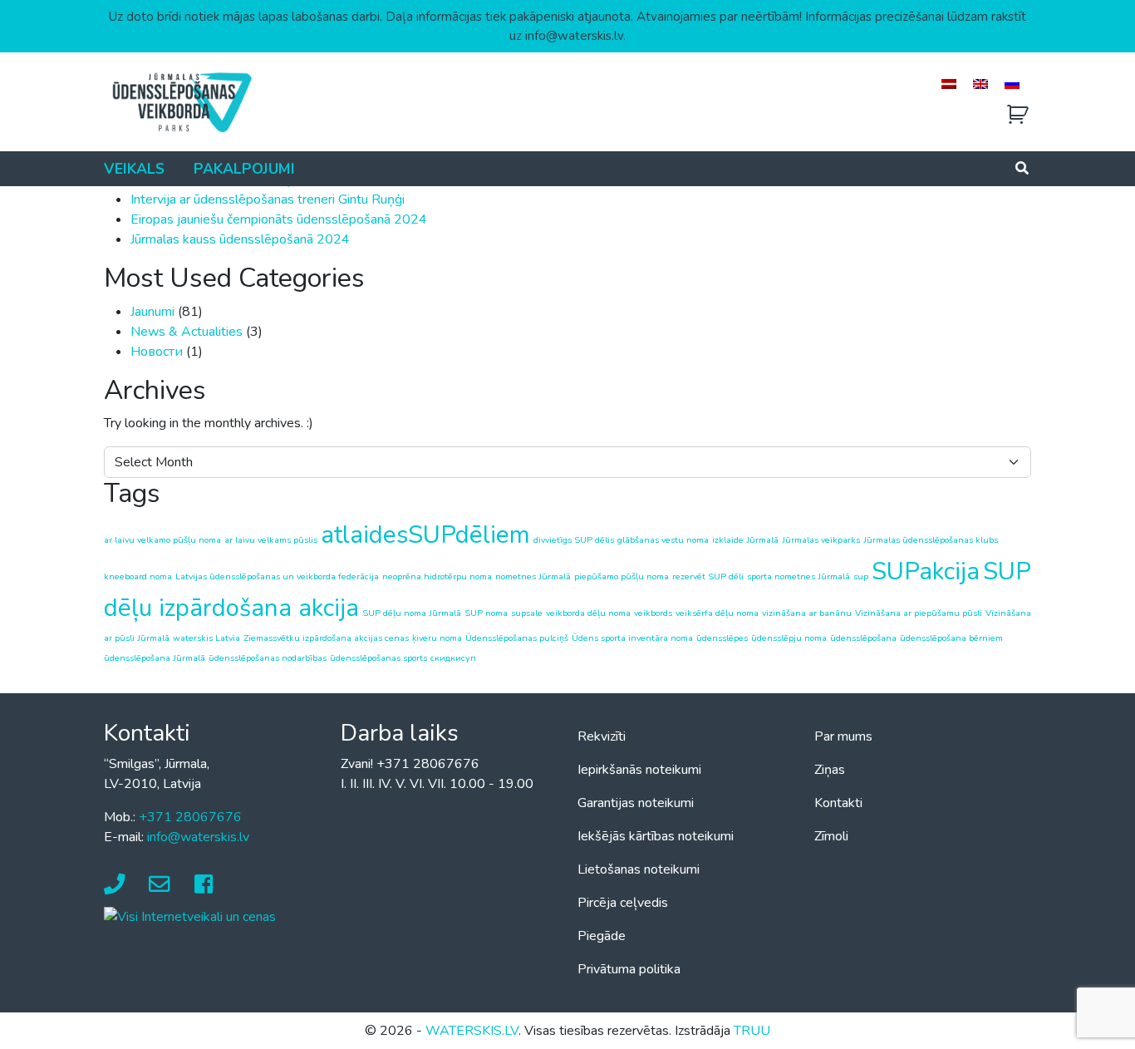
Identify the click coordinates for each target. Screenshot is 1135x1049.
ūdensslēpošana (863, 638)
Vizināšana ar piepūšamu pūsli (918, 613)
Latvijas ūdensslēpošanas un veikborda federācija (277, 576)
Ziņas (829, 770)
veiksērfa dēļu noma (717, 613)
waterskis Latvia (206, 638)
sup (860, 576)
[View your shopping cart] (1018, 115)
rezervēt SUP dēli (708, 576)
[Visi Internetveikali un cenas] (190, 916)
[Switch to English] (980, 83)
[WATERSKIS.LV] (181, 101)
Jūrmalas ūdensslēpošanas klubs (930, 540)
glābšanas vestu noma (663, 540)
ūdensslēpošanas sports (378, 658)
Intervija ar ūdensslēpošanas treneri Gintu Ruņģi (267, 199)
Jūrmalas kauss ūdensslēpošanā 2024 (240, 239)
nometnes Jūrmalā (533, 576)
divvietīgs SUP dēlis (573, 540)
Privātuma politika (629, 969)
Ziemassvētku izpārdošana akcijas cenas (326, 638)
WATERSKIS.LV (471, 1031)
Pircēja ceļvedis (622, 903)
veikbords (653, 613)
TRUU (752, 1031)
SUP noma (486, 613)
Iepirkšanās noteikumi (639, 770)
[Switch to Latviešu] (949, 83)
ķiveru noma (437, 638)
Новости (156, 351)
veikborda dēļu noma (588, 613)
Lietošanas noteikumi (638, 869)
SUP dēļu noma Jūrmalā (411, 613)
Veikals (134, 169)
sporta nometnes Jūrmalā (798, 576)
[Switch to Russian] (1012, 83)
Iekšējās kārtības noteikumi (655, 836)
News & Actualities (186, 332)
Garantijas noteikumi (635, 803)
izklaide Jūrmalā (745, 540)
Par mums (843, 736)
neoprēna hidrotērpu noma (437, 576)
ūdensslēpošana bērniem (951, 638)
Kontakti (838, 803)
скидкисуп (453, 658)
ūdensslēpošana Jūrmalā (154, 658)
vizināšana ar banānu (807, 613)
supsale (527, 613)
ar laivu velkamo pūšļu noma (162, 540)
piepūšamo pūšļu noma (621, 576)
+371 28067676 (190, 817)
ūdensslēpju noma (789, 638)
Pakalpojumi (244, 169)
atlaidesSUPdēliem (425, 534)
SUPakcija (926, 571)
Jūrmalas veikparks (821, 540)
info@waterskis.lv (198, 837)
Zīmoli (831, 836)
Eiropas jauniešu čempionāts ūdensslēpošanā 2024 (278, 219)
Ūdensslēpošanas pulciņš (516, 638)
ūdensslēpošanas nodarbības (268, 658)
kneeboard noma (138, 576)
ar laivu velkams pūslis (270, 540)
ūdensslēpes (722, 638)
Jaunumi (152, 312)
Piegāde (601, 936)
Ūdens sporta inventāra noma (632, 638)
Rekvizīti (601, 736)
